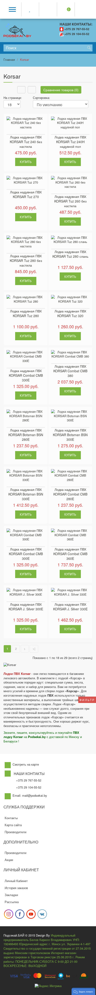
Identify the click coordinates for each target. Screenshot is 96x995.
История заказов (16, 888)
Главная (9, 59)
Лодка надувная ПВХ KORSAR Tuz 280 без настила (26, 260)
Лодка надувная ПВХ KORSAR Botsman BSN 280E (25, 435)
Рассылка (12, 902)
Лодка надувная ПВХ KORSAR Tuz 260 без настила (70, 201)
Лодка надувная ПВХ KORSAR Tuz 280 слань (70, 254)
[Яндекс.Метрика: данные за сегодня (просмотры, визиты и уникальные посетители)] (48, 986)
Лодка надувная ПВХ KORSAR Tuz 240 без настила (26, 142)
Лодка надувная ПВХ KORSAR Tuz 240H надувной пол (70, 142)
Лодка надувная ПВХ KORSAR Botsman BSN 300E (70, 435)
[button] (83, 991)
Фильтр (87, 700)
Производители (15, 832)
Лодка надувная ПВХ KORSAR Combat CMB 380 (70, 371)
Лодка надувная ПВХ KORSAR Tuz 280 (26, 313)
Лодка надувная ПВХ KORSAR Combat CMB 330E (26, 375)
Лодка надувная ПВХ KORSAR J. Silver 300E (26, 606)
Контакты (11, 818)
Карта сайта (13, 825)
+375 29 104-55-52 (76, 34)
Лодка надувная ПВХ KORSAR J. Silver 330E (70, 606)
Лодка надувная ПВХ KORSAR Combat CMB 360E (70, 554)
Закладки (11, 895)
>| (34, 648)
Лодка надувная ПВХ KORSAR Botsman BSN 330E (25, 494)
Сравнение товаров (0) (61, 89)
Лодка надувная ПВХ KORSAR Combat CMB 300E (26, 554)
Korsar (24, 59)
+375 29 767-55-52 (76, 29)
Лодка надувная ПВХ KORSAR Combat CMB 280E (70, 494)
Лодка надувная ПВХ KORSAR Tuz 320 (70, 313)
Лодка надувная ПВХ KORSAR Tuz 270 (26, 194)
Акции (9, 860)
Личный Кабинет (16, 881)
